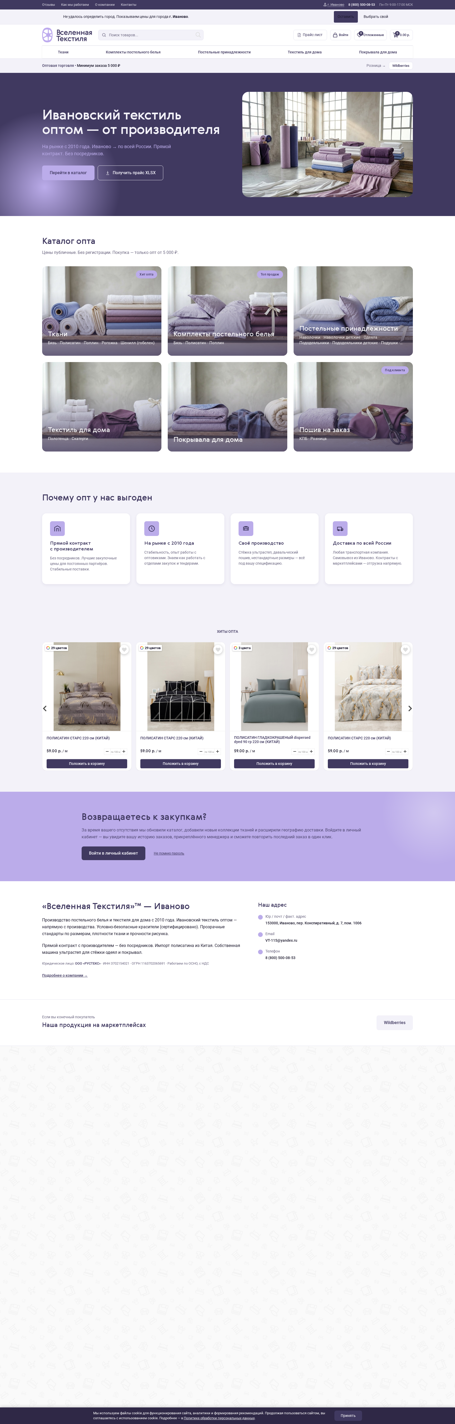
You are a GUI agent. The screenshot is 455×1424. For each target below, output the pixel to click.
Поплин (91, 342)
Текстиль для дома (305, 52)
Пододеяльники (314, 342)
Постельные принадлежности (224, 52)
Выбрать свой (376, 16)
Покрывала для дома (378, 52)
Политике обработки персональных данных (219, 1418)
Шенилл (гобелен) (138, 342)
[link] (333, 4)
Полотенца (58, 438)
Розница (318, 438)
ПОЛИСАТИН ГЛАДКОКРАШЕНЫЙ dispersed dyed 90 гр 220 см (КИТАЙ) (272, 739)
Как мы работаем (75, 5)
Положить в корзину (87, 763)
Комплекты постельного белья (133, 52)
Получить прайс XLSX (134, 172)
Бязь (52, 342)
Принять (348, 1415)
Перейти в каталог (68, 172)
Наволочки (309, 337)
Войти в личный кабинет (113, 853)
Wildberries (400, 66)
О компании (105, 5)
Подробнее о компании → (65, 975)
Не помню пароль (169, 853)
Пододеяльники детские (355, 342)
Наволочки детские (342, 337)
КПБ (303, 438)
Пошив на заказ (324, 430)
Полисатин (70, 342)
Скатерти (80, 438)
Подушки (389, 342)
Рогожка (109, 342)
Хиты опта (227, 631)
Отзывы (48, 5)
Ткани (63, 52)
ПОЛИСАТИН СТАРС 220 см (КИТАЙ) (78, 738)
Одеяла (370, 337)
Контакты (128, 5)
